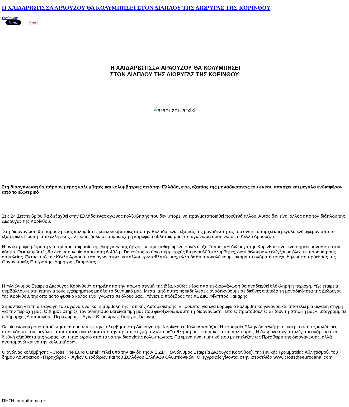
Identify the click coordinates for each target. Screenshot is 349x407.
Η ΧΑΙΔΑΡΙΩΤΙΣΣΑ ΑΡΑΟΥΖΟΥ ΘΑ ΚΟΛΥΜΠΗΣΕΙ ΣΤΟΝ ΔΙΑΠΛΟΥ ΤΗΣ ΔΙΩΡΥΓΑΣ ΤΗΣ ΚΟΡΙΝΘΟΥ (136, 8)
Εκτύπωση (10, 18)
